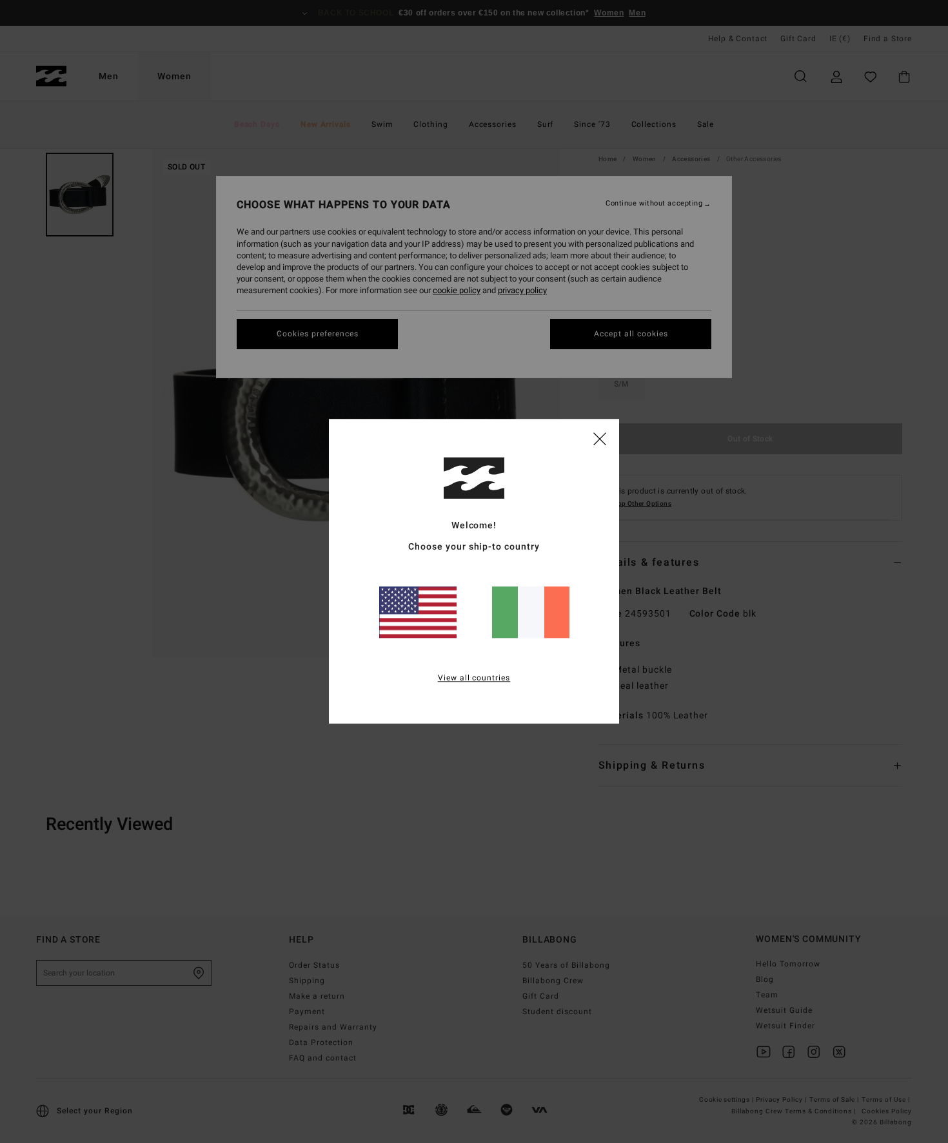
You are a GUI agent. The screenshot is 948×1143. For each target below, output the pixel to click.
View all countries (474, 678)
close (599, 438)
